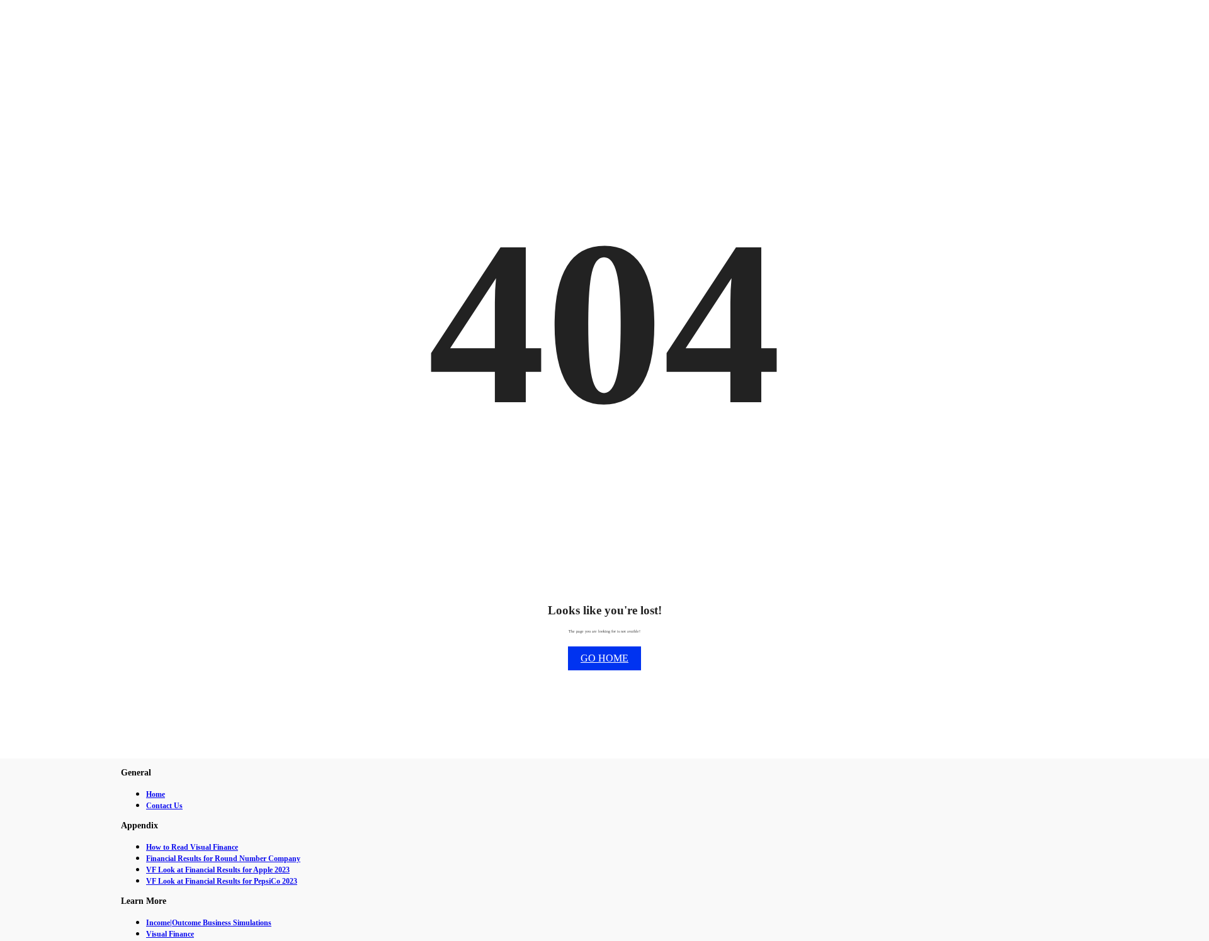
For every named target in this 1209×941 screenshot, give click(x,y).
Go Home (604, 658)
